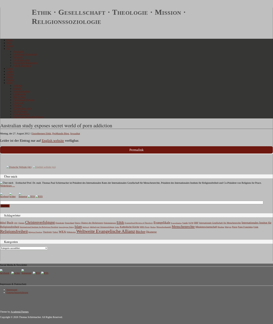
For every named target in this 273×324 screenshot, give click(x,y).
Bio (8, 48)
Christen (21, 223)
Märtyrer (228, 227)
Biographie (18, 51)
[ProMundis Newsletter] (31, 196)
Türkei (55, 232)
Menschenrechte (183, 226)
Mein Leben (19, 97)
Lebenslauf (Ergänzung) (25, 54)
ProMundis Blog (60, 133)
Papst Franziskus (245, 227)
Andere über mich (22, 65)
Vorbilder (17, 85)
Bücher (10, 74)
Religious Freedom (35, 232)
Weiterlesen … (7, 185)
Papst (234, 227)
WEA (62, 231)
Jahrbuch (85, 227)
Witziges (17, 105)
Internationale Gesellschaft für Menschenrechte (220, 223)
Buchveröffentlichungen (25, 63)
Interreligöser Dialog (66, 227)
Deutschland (69, 223)
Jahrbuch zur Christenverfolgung (102, 227)
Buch (10, 222)
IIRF (196, 223)
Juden (117, 227)
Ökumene (151, 231)
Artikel (9, 71)
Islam (78, 226)
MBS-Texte (145, 227)
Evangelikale (162, 222)
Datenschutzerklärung (17, 292)
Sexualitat (75, 133)
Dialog (78, 223)
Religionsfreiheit (14, 231)
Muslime (221, 227)
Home (9, 40)
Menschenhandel (163, 227)
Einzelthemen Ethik (41, 133)
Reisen (9, 45)
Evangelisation (176, 223)
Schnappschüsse (21, 114)
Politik (255, 227)
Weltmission (71, 232)
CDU (16, 223)
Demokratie (59, 223)
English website (53, 140)
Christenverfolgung (40, 222)
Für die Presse (20, 111)
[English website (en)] (44, 167)
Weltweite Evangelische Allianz (105, 231)
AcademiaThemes (20, 311)
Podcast (10, 80)
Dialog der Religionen (92, 223)
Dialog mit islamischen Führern (28, 117)
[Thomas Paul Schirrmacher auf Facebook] (4, 196)
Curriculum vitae (21, 60)
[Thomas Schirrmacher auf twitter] (16, 273)
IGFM (190, 223)
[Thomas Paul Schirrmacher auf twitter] (13, 196)
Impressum (11, 289)
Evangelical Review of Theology (139, 223)
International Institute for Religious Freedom (39, 227)
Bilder (9, 82)
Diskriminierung (110, 223)
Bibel (3, 222)
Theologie (47, 232)
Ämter (9, 68)
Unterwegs (18, 102)
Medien (153, 227)
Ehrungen (18, 57)
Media (9, 77)
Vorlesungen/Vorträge (23, 100)
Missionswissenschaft (206, 226)
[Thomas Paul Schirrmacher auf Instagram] (23, 196)
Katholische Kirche (129, 226)
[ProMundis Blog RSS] (39, 196)
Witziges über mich (22, 108)
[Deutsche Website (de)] (18, 167)
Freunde (17, 88)
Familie (185, 223)
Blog (8, 43)
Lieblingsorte (19, 94)
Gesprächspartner (21, 91)
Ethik (120, 222)
